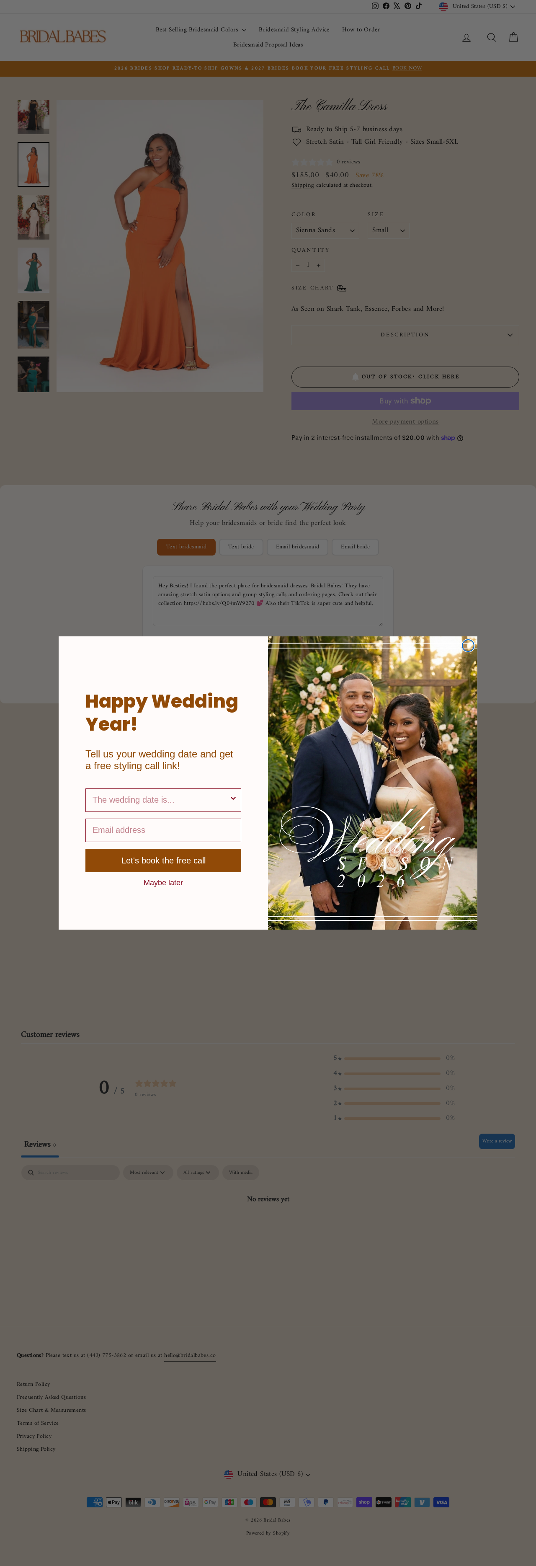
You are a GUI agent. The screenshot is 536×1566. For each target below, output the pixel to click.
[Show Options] (233, 800)
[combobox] (161, 800)
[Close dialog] (468, 645)
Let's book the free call (163, 860)
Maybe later (163, 882)
